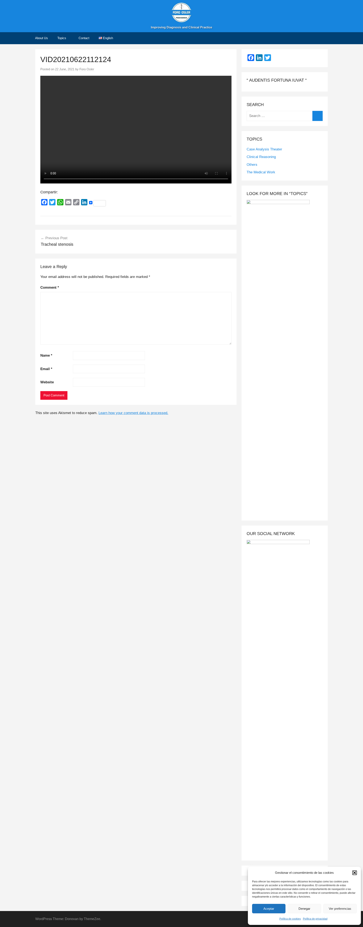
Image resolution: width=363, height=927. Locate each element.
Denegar (304, 908)
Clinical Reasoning (261, 157)
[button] (354, 873)
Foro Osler (86, 69)
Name (46, 355)
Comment (49, 288)
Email (46, 369)
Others (252, 165)
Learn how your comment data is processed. (133, 413)
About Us (41, 38)
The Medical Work (261, 172)
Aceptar (268, 908)
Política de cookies (290, 918)
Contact (84, 38)
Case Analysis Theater (264, 149)
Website (47, 382)
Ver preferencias (340, 908)
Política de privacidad (315, 918)
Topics (61, 38)
